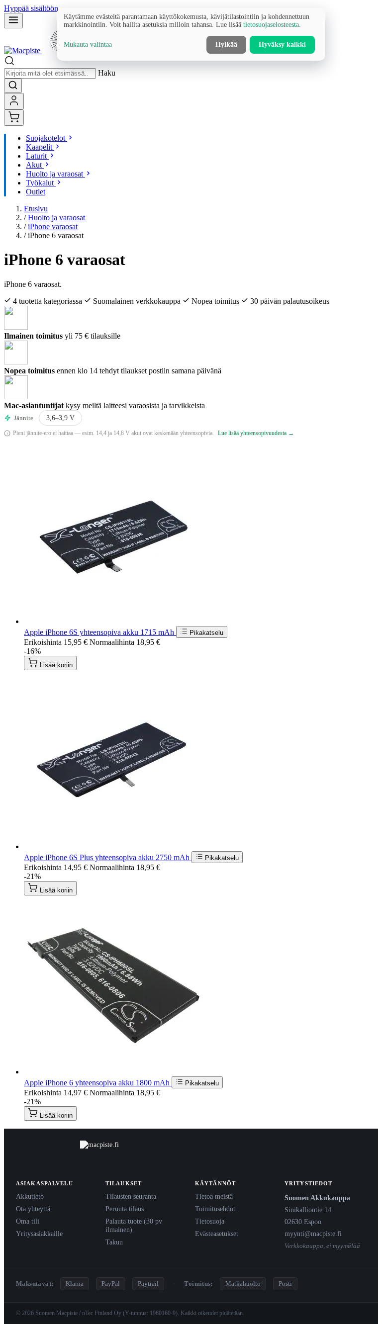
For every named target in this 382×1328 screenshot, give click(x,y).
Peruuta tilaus (124, 1209)
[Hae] (13, 86)
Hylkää (226, 44)
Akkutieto (30, 1196)
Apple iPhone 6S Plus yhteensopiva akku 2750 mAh (107, 857)
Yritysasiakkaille (39, 1234)
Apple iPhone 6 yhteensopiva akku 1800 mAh (98, 1082)
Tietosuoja (209, 1221)
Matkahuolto (243, 1283)
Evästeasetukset (216, 1234)
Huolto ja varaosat (56, 217)
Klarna (75, 1283)
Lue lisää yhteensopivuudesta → (256, 433)
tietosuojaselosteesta (271, 24)
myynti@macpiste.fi (313, 1234)
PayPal (110, 1283)
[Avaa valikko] (13, 20)
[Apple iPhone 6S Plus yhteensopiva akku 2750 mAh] (113, 846)
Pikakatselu (205, 632)
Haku (106, 73)
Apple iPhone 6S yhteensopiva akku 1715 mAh (100, 632)
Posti (285, 1283)
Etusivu (36, 208)
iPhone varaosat (53, 226)
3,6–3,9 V (60, 418)
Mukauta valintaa (88, 44)
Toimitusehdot (215, 1209)
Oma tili (27, 1221)
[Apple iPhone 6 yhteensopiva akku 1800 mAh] (113, 1071)
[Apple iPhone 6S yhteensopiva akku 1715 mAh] (113, 621)
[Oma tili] (14, 101)
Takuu (114, 1242)
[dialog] (191, 34)
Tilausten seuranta (130, 1196)
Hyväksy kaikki (282, 44)
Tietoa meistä (214, 1196)
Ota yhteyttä (33, 1209)
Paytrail (148, 1283)
